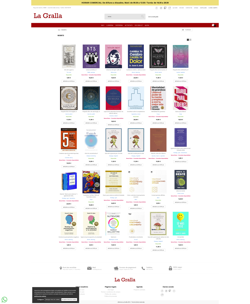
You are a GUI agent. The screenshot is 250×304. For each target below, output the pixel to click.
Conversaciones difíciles (158, 195)
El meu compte (213, 8)
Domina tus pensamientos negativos (69, 237)
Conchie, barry (69, 157)
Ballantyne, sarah (113, 239)
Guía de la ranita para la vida (136, 153)
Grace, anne (180, 193)
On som (181, 8)
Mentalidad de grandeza (158, 111)
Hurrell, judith (91, 114)
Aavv (136, 199)
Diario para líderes (180, 111)
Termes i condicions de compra (110, 292)
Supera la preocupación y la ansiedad (91, 237)
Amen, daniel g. (136, 72)
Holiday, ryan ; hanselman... (180, 152)
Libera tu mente (180, 191)
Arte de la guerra (69, 70)
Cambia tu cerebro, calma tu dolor (136, 70)
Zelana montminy (91, 156)
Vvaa (180, 114)
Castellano (203, 8)
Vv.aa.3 (136, 239)
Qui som (175, 8)
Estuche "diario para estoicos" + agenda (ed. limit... (69, 195)
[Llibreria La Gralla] (48, 20)
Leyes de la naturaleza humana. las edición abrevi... (113, 112)
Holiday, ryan (113, 197)
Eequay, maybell (113, 156)
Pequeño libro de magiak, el (69, 111)
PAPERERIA (119, 25)
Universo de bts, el (91, 70)
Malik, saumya (91, 72)
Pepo (91, 199)
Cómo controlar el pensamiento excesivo (136, 196)
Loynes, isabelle (180, 72)
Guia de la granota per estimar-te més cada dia (158, 238)
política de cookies (40, 296)
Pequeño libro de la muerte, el (158, 70)
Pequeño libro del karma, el (180, 70)
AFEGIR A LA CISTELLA (68, 81)
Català (196, 8)
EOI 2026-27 (139, 25)
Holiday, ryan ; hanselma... (69, 198)
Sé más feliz (180, 237)
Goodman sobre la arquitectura (136, 111)
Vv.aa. (158, 114)
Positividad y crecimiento (136, 237)
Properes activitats (139, 290)
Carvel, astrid (158, 72)
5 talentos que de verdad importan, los (69, 154)
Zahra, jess (113, 72)
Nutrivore (113, 237)
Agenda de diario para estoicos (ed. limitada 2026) (181, 149)
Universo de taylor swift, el (113, 70)
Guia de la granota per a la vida (113, 153)
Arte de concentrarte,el (91, 153)
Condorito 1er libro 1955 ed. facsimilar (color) (91, 196)
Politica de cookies (110, 294)
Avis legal (111, 290)
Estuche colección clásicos (158, 153)
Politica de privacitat (110, 296)
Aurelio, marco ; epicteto (158, 156)
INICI (102, 25)
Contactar (189, 8)
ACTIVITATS (129, 25)
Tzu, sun (69, 72)
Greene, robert (113, 115)
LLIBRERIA (109, 25)
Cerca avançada (153, 17)
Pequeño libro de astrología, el (91, 111)
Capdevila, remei (135, 114)
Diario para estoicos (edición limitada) (113, 195)
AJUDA (147, 25)
